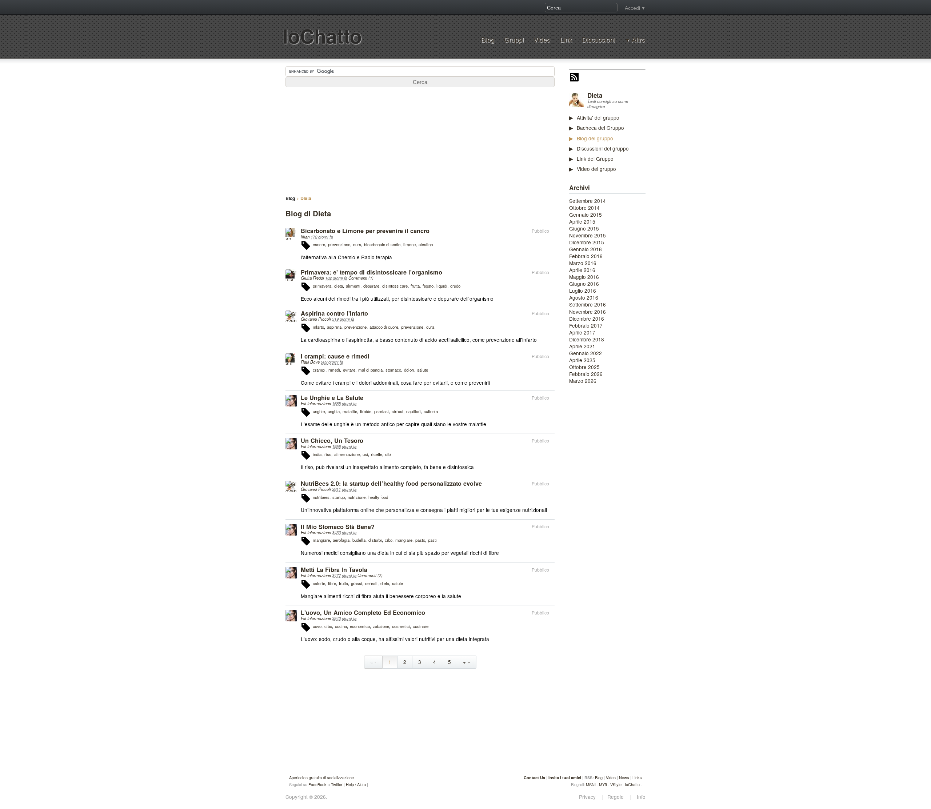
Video (542, 39)
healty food (378, 497)
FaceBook (317, 784)
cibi (388, 454)
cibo (388, 540)
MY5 (603, 784)
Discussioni (598, 39)
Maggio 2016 (584, 276)
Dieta (594, 95)
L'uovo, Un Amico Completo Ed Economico (363, 612)
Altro (638, 39)
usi (365, 454)
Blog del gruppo (595, 138)
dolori (409, 370)
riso (327, 454)
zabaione (381, 626)
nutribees (321, 497)
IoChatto (322, 35)
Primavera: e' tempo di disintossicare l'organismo (371, 272)
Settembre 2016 (587, 304)
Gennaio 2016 (585, 249)
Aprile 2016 (582, 269)
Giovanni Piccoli (316, 319)
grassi (356, 583)
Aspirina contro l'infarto (334, 313)
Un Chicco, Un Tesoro (332, 440)
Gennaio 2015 (585, 214)
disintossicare (395, 286)
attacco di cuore (383, 327)
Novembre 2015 (587, 235)
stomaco (393, 370)
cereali (371, 583)
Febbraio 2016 (586, 256)
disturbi (375, 540)
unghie (319, 411)
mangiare (321, 540)
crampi (319, 370)
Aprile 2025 (582, 360)
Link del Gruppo (595, 158)
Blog (487, 39)
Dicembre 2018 (586, 339)
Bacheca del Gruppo (600, 127)
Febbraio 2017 (586, 325)
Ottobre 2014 (584, 207)
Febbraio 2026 (586, 373)
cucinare (420, 626)
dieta (338, 286)
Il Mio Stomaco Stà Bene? (338, 526)
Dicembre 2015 (586, 242)
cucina (341, 626)
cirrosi (397, 411)
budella (358, 540)
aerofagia (341, 540)
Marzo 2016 (582, 263)
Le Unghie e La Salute (332, 397)
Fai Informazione (316, 403)
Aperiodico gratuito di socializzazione (321, 777)
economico (360, 626)
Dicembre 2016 (586, 318)
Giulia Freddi (312, 278)
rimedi (334, 370)
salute (422, 370)
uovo (317, 626)
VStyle (616, 784)
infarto (318, 327)
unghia (334, 411)
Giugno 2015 (584, 228)
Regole (616, 796)
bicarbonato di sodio (382, 244)
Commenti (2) (370, 575)
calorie (319, 583)
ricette (376, 454)
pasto (420, 540)
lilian (305, 237)
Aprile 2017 (582, 332)
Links (637, 777)
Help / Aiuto (356, 784)
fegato (428, 286)
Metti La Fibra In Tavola (334, 569)
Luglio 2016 (582, 290)
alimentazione (347, 454)
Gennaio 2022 (585, 353)
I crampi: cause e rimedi (335, 356)
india (317, 454)
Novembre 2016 (587, 311)
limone (409, 244)
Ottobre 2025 (584, 367)
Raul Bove (310, 362)
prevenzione (339, 244)
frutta (415, 286)
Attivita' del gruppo (598, 117)
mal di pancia (370, 370)
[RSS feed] (574, 78)
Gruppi (514, 39)
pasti (432, 540)
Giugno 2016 (584, 283)
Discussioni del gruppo (603, 148)
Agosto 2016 (583, 297)
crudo (455, 286)
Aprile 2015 (582, 221)
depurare (371, 286)
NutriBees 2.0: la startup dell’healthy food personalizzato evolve (391, 483)
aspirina (334, 327)
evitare (349, 370)
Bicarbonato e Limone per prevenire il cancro (365, 231)
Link (566, 39)
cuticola (431, 411)
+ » (466, 661)
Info (639, 796)
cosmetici (401, 626)
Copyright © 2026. (306, 796)
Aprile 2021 (582, 346)
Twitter (337, 784)
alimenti (353, 286)
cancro (319, 244)
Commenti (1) (360, 278)
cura (357, 244)
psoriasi (381, 411)
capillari (413, 411)
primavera (322, 286)
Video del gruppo (596, 168)
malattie (350, 411)
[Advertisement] (623, 501)
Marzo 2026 (582, 380)
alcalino (426, 244)
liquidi (441, 286)
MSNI (591, 784)
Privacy (589, 796)
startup (338, 497)
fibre (332, 583)
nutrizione (356, 497)
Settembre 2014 (587, 200)
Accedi (632, 8)
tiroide (365, 411)
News (624, 777)
